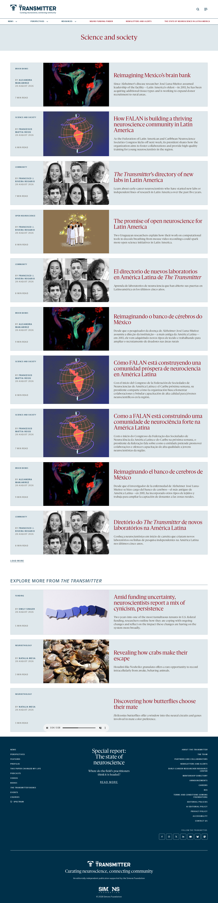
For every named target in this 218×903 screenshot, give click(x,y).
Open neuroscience (25, 216)
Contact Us (201, 821)
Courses (14, 797)
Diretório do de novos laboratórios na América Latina (158, 525)
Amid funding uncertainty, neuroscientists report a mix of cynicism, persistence (149, 603)
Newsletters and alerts (194, 764)
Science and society (25, 117)
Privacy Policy (199, 811)
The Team (203, 754)
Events (14, 792)
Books (13, 783)
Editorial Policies (197, 802)
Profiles (15, 764)
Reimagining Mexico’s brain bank (152, 76)
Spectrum (19, 802)
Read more (109, 782)
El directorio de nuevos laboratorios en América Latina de (157, 275)
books (23, 788)
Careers (203, 785)
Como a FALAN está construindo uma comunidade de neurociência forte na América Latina (158, 422)
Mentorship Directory (195, 776)
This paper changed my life (25, 769)
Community (21, 167)
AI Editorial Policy (197, 807)
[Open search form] (197, 9)
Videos (14, 778)
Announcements (199, 781)
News (10, 21)
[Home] (109, 863)
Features (15, 759)
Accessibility (200, 816)
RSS (206, 790)
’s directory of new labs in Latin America (153, 177)
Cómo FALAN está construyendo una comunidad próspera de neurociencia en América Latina (157, 369)
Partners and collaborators (191, 759)
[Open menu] (206, 9)
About (195, 750)
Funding (19, 596)
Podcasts (15, 773)
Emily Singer (27, 609)
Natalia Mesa (27, 658)
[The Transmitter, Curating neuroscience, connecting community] (33, 9)
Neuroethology (23, 645)
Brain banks (21, 69)
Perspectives (37, 21)
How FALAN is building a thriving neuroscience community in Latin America (153, 125)
